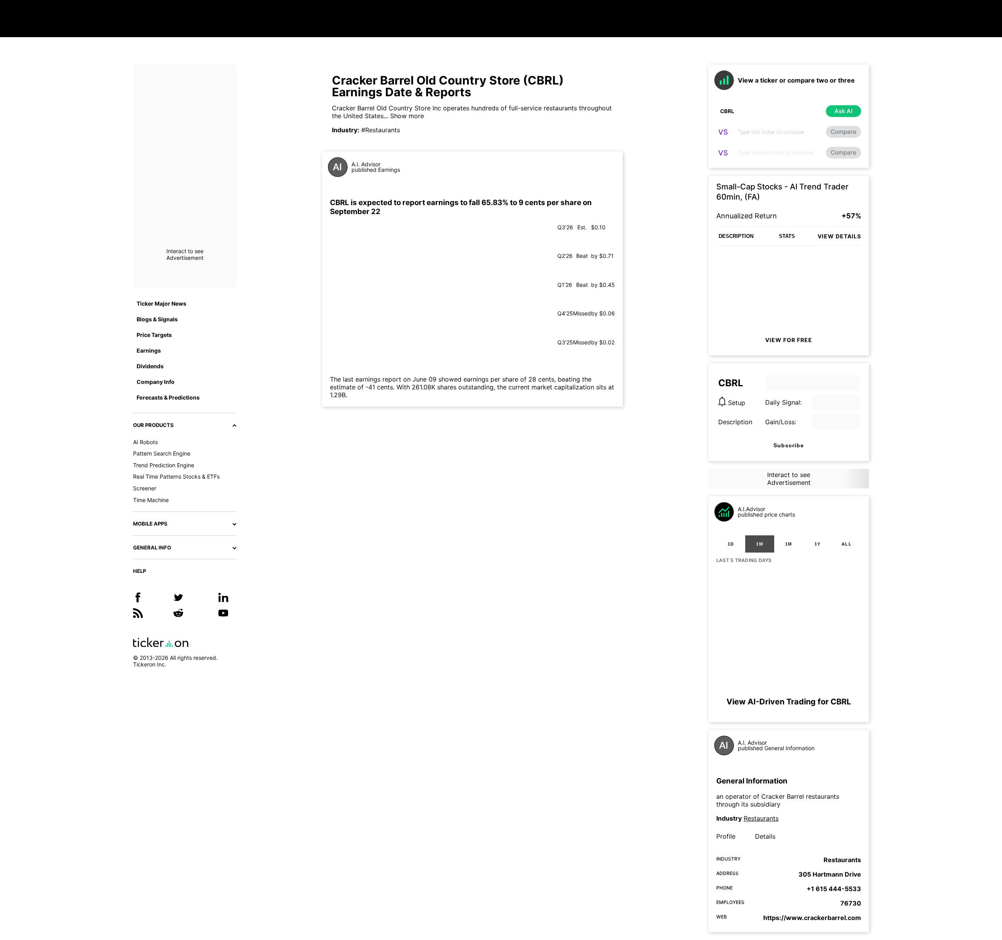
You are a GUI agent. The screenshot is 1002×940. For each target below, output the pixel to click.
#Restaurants (380, 130)
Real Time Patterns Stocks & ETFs (176, 476)
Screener (144, 488)
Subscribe (788, 445)
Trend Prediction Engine (163, 465)
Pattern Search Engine (161, 453)
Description (735, 422)
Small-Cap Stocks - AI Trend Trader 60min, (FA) (782, 192)
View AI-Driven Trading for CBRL (788, 701)
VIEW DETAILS (839, 236)
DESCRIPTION (736, 236)
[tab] (730, 544)
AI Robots (145, 442)
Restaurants (761, 818)
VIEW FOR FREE (788, 340)
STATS (787, 236)
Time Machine (151, 500)
